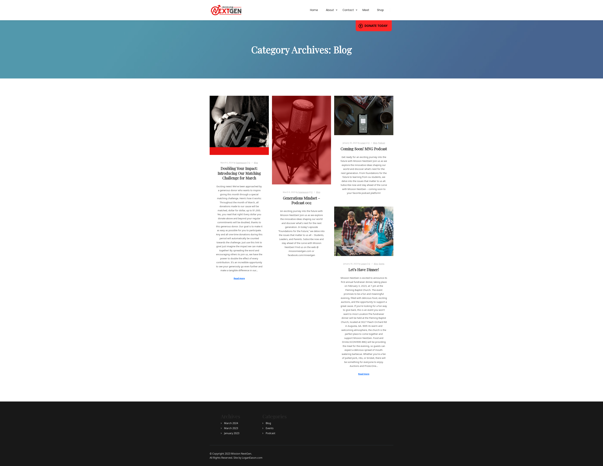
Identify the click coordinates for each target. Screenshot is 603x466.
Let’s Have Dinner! (363, 269)
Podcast (381, 143)
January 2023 (231, 433)
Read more (239, 278)
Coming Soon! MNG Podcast (364, 148)
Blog (256, 163)
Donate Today (376, 26)
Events (381, 264)
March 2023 (231, 428)
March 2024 (231, 423)
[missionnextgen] (226, 10)
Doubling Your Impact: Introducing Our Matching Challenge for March (239, 173)
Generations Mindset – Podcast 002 (301, 200)
